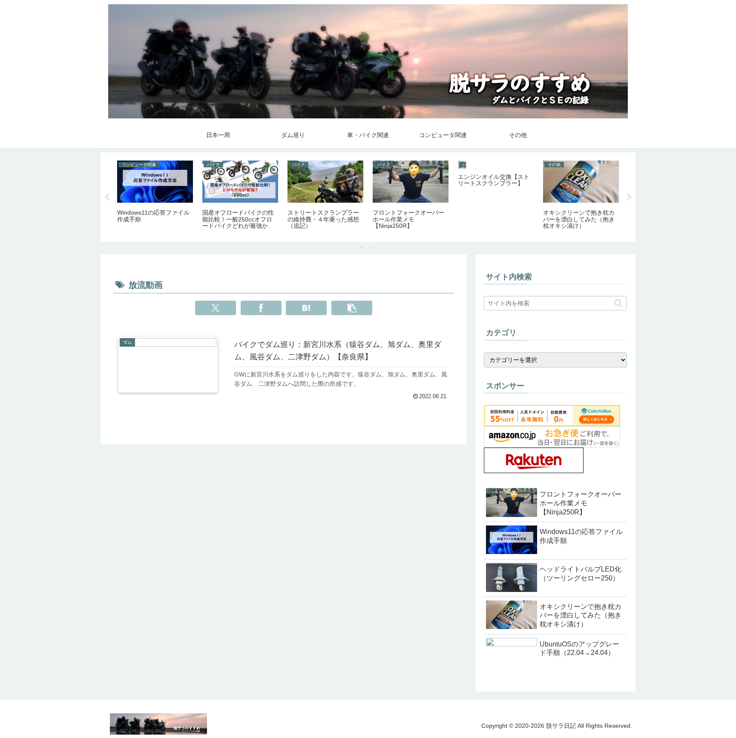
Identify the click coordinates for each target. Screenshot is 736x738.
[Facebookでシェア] (261, 308)
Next (629, 197)
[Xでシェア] (215, 308)
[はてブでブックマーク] (306, 308)
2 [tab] (374, 247)
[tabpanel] (155, 196)
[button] (351, 308)
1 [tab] (361, 247)
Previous (107, 197)
